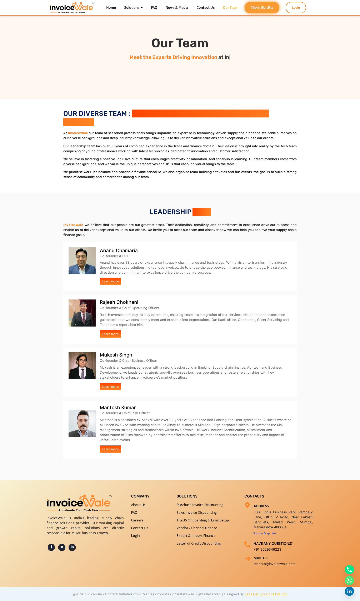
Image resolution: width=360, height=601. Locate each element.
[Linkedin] (349, 591)
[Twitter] (61, 547)
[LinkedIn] (72, 547)
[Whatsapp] (349, 580)
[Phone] (349, 569)
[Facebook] (51, 547)
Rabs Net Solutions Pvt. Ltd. (266, 594)
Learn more (110, 281)
